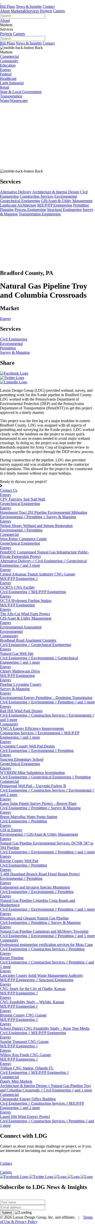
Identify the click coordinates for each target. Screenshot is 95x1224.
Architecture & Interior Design (55, 192)
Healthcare (8, 78)
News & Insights (29, 6)
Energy (5, 70)
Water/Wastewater (14, 100)
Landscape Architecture (18, 205)
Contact (49, 6)
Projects (46, 11)
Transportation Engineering (40, 214)
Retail (4, 87)
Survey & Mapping (15, 352)
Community (9, 61)
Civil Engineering (13, 339)
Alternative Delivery (15, 192)
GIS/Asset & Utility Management (66, 201)
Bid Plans (7, 6)
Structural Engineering (64, 210)
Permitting (81, 205)
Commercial (9, 56)
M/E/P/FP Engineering (54, 205)
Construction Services (36, 196)
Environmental (65, 196)
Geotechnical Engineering (20, 201)
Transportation (11, 96)
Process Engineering (30, 210)
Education (8, 65)
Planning (7, 210)
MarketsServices (25, 11)
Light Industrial (12, 83)
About (5, 11)
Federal (5, 74)
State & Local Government (20, 92)
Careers (59, 11)
